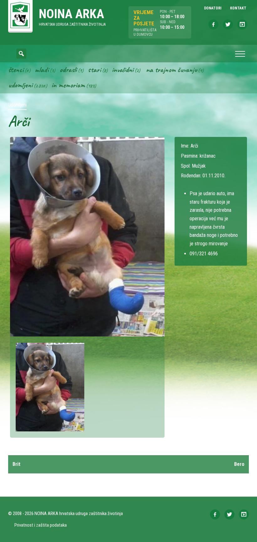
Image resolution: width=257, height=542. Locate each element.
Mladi (42, 69)
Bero (239, 464)
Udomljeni (20, 85)
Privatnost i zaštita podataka (40, 525)
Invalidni (123, 69)
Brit (16, 464)
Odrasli (68, 69)
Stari (94, 69)
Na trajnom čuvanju (171, 69)
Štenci (16, 69)
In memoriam (68, 85)
